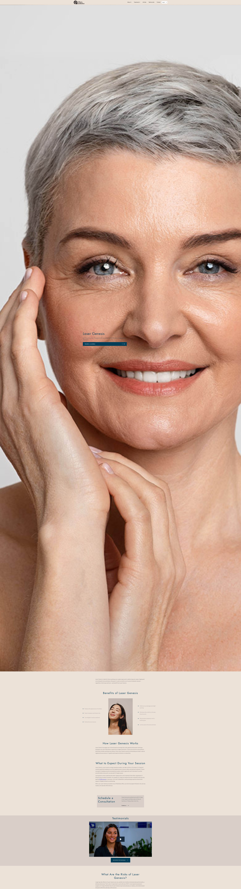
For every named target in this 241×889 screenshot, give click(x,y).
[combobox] (164, 2)
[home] (79, 2)
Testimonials (151, 2)
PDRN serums (102, 779)
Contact (158, 2)
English (163, 2)
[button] (129, 2)
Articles (144, 2)
